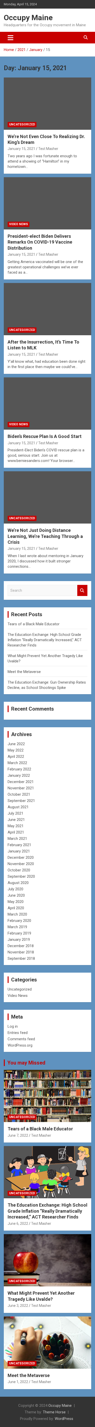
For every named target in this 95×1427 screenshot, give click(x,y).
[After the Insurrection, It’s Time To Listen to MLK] (47, 309)
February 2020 (19, 920)
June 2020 (16, 895)
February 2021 (19, 845)
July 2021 (15, 813)
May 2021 (16, 826)
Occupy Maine (28, 17)
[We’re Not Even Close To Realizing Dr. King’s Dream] (47, 103)
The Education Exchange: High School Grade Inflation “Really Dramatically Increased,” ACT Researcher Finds (45, 639)
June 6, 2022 (18, 1224)
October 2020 (19, 870)
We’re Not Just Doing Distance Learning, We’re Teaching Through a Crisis (45, 536)
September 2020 (21, 876)
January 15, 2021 (21, 149)
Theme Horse (54, 1412)
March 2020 (17, 914)
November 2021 (21, 788)
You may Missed (26, 1063)
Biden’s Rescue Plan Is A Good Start (45, 436)
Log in (13, 1026)
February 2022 (19, 769)
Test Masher (48, 149)
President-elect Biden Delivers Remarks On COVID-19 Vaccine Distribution (40, 242)
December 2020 (21, 857)
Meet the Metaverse (24, 671)
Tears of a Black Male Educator (34, 624)
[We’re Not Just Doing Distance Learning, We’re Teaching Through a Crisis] (47, 497)
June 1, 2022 (18, 1382)
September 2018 (21, 958)
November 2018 (21, 952)
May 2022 (16, 750)
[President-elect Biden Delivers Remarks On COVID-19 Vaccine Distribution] (47, 203)
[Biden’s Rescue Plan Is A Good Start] (47, 403)
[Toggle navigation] (10, 37)
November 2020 (21, 864)
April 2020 (16, 908)
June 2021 (16, 819)
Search (82, 590)
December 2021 (21, 782)
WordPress (64, 1418)
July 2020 (15, 889)
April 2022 (16, 756)
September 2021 (21, 800)
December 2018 (21, 946)
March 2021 (17, 838)
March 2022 (17, 763)
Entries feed (18, 1032)
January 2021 (19, 851)
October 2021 (19, 794)
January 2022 (19, 775)
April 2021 (16, 832)
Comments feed (21, 1039)
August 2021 (18, 807)
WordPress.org (20, 1045)
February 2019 (19, 933)
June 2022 (16, 744)
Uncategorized (22, 124)
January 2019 (19, 939)
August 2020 (18, 882)
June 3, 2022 (18, 1306)
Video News (18, 224)
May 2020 (16, 901)
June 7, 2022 (18, 1135)
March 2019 (17, 927)
